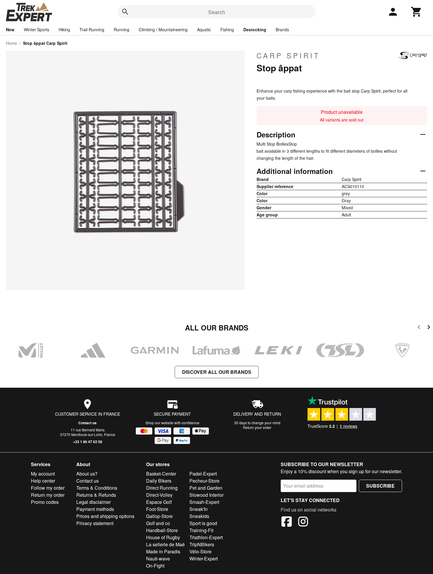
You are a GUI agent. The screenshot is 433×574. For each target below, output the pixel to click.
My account (43, 473)
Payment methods (95, 509)
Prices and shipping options (105, 516)
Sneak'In (198, 509)
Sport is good (203, 523)
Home (11, 43)
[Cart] (416, 12)
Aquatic (204, 29)
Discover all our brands (216, 372)
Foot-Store (157, 509)
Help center (43, 480)
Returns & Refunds (96, 494)
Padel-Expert (203, 473)
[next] (428, 328)
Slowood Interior (206, 494)
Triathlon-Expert (206, 537)
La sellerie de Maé (165, 544)
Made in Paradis (163, 551)
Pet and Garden (205, 487)
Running (121, 29)
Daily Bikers (158, 480)
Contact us (87, 422)
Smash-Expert (204, 502)
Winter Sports (36, 29)
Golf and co (158, 523)
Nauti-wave (158, 558)
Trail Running (92, 29)
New (10, 29)
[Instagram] (303, 522)
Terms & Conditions (96, 487)
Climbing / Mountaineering (163, 29)
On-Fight (155, 565)
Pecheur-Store (204, 480)
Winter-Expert (203, 558)
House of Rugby (163, 537)
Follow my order (48, 487)
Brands (282, 29)
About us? (86, 473)
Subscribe (380, 485)
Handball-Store (162, 530)
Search (216, 12)
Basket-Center (161, 473)
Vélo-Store (200, 551)
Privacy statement (94, 523)
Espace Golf (159, 502)
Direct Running (162, 487)
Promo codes (45, 502)
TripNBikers (201, 544)
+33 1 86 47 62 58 (87, 441)
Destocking (254, 29)
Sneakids (199, 516)
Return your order (257, 427)
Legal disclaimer (93, 502)
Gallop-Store (159, 516)
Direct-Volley (159, 494)
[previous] (419, 328)
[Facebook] (286, 522)
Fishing (227, 29)
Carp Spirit (288, 55)
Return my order (48, 494)
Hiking (64, 29)
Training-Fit (201, 530)
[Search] (125, 11)
